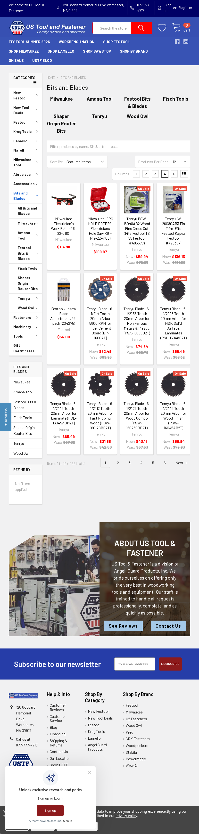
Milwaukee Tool (22, 162)
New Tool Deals (21, 110)
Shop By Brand (134, 51)
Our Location (60, 758)
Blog (53, 727)
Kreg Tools (22, 131)
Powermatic (136, 758)
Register (185, 7)
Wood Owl (26, 308)
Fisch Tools (27, 268)
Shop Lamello (61, 51)
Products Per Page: (154, 161)
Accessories (23, 183)
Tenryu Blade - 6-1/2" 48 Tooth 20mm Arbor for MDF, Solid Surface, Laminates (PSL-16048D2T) (173, 323)
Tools (18, 336)
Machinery (22, 326)
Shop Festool (116, 42)
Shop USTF (59, 764)
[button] (5, 417)
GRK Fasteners (138, 738)
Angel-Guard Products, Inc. (141, 571)
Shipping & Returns (58, 742)
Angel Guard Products (97, 746)
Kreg (129, 732)
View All (132, 765)
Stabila (131, 752)
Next (179, 462)
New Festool (19, 95)
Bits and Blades (20, 196)
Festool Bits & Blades (24, 253)
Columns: (123, 173)
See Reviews (123, 626)
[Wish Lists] (165, 28)
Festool (19, 122)
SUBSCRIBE (170, 664)
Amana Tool (24, 235)
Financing (58, 733)
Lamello (20, 141)
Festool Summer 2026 (29, 42)
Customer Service (58, 718)
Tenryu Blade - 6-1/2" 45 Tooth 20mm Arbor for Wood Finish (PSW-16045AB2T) (173, 415)
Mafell (18, 150)
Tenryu (24, 298)
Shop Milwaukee (24, 51)
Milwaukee (27, 223)
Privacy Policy (126, 815)
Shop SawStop (97, 51)
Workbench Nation (76, 42)
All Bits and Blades (27, 211)
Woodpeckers (137, 745)
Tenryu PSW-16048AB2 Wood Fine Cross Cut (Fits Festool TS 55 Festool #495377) (137, 230)
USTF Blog (42, 60)
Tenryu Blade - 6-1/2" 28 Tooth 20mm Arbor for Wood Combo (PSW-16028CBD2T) (137, 415)
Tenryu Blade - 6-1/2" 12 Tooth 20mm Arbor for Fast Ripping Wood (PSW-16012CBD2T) (100, 415)
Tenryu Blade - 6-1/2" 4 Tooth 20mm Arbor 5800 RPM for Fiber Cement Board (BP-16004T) (100, 323)
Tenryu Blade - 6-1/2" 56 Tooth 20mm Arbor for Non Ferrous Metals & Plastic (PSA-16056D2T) (137, 320)
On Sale (16, 60)
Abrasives (22, 174)
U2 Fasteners (136, 718)
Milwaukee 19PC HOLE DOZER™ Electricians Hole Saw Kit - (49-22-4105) (100, 228)
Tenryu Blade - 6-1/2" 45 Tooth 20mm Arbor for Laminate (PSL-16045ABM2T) (63, 413)
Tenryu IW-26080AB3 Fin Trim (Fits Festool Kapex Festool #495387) (173, 230)
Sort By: (56, 161)
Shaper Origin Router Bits (28, 283)
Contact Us (168, 626)
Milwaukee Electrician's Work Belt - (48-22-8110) (63, 225)
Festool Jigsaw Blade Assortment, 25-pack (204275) (63, 315)
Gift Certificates (23, 348)
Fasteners (22, 317)
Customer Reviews (58, 707)
